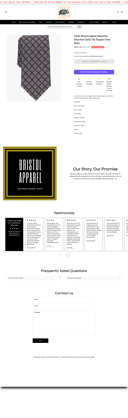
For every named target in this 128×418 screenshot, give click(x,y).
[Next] (68, 254)
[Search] (79, 26)
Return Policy (40, 397)
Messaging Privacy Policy (44, 403)
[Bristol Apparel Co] (64, 12)
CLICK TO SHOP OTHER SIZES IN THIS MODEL (94, 72)
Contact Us (39, 394)
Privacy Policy (40, 400)
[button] (118, 12)
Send (40, 340)
